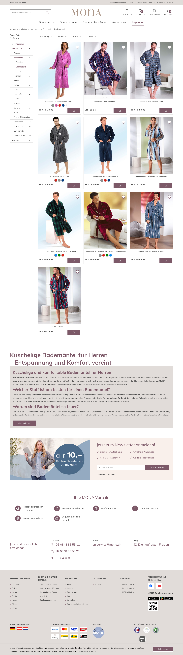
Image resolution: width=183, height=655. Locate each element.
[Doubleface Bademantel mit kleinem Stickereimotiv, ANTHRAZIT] (100, 255)
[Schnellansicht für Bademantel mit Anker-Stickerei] (120, 185)
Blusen (14, 604)
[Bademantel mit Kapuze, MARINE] (62, 180)
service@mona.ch (109, 544)
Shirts (16, 113)
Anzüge (17, 53)
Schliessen (163, 649)
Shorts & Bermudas (22, 117)
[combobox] (30, 12)
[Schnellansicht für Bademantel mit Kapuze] (73, 185)
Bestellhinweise (128, 588)
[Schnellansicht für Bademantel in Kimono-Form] (165, 110)
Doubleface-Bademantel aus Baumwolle (151, 176)
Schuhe (17, 108)
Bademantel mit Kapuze (59, 176)
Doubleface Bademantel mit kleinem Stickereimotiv (105, 251)
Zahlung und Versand (48, 584)
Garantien (71, 596)
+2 (66, 105)
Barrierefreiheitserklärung (77, 604)
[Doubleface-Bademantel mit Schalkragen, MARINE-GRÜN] (59, 255)
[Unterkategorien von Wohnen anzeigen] (29, 140)
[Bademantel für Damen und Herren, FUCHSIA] (56, 105)
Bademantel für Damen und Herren (59, 102)
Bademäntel (21, 67)
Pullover (17, 99)
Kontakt (98, 584)
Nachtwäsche (19, 94)
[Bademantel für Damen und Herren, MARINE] (63, 105)
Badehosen (20, 62)
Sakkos (17, 103)
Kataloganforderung (48, 600)
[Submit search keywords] (47, 12)
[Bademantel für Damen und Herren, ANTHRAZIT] (52, 105)
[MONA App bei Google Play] (166, 598)
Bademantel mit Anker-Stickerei (105, 176)
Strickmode (18, 126)
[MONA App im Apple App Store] (153, 598)
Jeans (16, 90)
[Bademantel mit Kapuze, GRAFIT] (59, 180)
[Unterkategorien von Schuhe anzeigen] (29, 108)
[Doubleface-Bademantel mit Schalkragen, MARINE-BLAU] (55, 255)
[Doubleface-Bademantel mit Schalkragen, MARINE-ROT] (62, 255)
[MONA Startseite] (86, 12)
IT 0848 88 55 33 (66, 558)
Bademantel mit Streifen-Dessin (151, 251)
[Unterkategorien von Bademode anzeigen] (29, 58)
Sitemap (15, 584)
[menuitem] (46, 23)
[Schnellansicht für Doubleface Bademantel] (73, 332)
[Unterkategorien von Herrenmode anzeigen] (29, 48)
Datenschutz (72, 592)
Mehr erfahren (24, 423)
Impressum (71, 588)
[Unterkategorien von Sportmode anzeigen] (29, 122)
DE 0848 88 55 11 (67, 544)
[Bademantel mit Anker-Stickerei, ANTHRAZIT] (101, 180)
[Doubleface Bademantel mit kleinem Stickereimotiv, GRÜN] (107, 255)
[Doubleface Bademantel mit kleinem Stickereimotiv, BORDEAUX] (103, 255)
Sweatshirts (19, 131)
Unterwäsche (19, 135)
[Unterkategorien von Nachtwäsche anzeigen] (29, 94)
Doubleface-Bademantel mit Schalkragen (59, 251)
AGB (69, 584)
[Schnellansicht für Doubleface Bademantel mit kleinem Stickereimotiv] (120, 260)
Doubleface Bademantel (59, 326)
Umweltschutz (73, 600)
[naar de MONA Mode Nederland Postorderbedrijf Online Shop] (25, 628)
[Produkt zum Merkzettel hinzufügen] (77, 47)
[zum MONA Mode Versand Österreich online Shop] (19, 628)
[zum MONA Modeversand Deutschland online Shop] (12, 628)
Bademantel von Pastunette (105, 102)
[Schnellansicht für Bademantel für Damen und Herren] (73, 110)
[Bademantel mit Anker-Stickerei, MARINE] (108, 180)
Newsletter (44, 596)
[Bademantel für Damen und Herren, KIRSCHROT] (59, 105)
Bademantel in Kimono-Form (151, 102)
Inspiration (19, 44)
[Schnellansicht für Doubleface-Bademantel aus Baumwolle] (165, 185)
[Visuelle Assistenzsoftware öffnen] (141, 639)
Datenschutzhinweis (106, 474)
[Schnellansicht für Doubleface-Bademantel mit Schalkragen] (73, 260)
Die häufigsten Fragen (153, 544)
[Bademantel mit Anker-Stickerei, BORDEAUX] (105, 180)
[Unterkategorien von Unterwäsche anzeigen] (29, 135)
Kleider (14, 608)
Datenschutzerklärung (88, 651)
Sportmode (18, 122)
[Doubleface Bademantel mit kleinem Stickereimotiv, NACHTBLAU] (110, 255)
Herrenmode (17, 48)
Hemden (17, 76)
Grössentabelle (128, 584)
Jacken (16, 85)
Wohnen (15, 140)
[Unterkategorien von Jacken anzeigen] (29, 85)
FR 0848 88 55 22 (67, 551)
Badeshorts (20, 71)
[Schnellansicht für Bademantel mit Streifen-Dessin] (165, 260)
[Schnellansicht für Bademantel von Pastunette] (120, 110)
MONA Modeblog (129, 592)
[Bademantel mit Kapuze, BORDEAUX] (55, 180)
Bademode (18, 58)
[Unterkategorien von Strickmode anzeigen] (29, 126)
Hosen (16, 81)
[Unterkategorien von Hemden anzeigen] (29, 76)
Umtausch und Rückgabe (50, 588)
